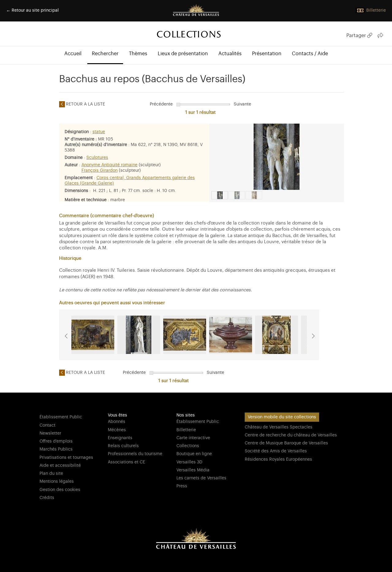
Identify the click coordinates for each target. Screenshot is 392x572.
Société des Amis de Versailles (276, 451)
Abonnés (116, 422)
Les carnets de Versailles (201, 478)
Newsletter (50, 433)
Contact (47, 425)
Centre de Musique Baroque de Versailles (286, 443)
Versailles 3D (189, 462)
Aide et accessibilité (60, 465)
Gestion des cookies (60, 490)
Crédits (47, 498)
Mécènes (117, 430)
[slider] (178, 104)
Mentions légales (57, 481)
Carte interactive (193, 438)
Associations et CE (126, 462)
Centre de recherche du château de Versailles (291, 435)
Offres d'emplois (56, 441)
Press (181, 486)
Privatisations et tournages (66, 457)
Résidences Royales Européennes (278, 459)
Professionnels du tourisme (135, 454)
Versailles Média (192, 470)
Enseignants (120, 438)
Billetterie (186, 430)
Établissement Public (61, 417)
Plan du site (51, 473)
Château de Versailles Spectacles (278, 427)
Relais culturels (123, 446)
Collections (187, 446)
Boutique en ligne (194, 454)
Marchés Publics (56, 449)
